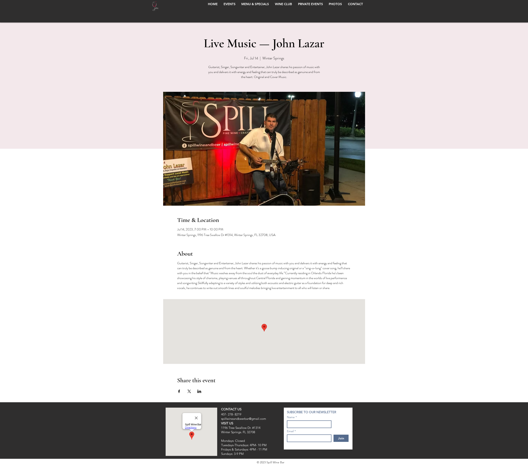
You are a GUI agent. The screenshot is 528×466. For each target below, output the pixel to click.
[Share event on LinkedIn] (199, 391)
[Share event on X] (189, 391)
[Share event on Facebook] (179, 391)
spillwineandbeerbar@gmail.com (243, 419)
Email (290, 431)
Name (291, 417)
